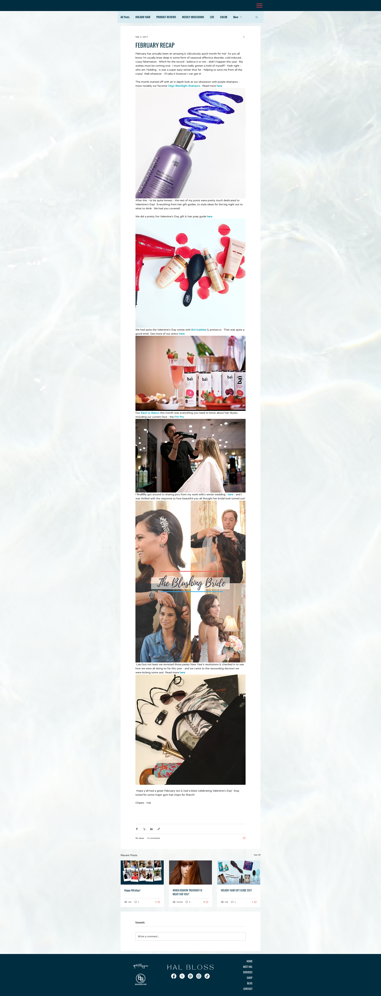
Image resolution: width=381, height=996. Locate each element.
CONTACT (247, 989)
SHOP (249, 978)
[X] (182, 976)
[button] (256, 17)
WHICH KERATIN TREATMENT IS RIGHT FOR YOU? (187, 892)
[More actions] (244, 37)
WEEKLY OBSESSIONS (193, 17)
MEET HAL (247, 967)
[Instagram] (198, 976)
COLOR (223, 17)
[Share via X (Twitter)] (144, 829)
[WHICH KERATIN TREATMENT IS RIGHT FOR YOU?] (190, 872)
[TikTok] (207, 976)
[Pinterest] (190, 976)
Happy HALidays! (132, 890)
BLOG (249, 983)
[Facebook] (173, 976)
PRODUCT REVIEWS (166, 17)
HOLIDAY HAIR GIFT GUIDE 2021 (236, 890)
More (235, 17)
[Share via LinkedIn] (151, 829)
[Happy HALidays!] (142, 872)
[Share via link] (158, 829)
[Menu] (259, 5)
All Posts (125, 17)
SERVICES (247, 972)
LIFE (212, 17)
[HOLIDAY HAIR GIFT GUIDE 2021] (238, 872)
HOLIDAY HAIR (142, 17)
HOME (249, 961)
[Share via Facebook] (136, 829)
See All (257, 855)
